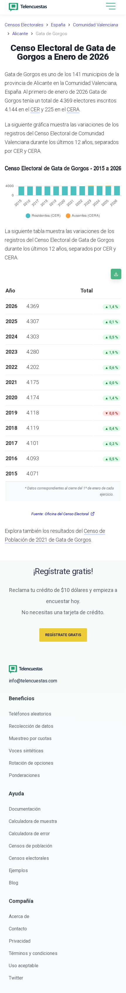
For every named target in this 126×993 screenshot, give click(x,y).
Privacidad (19, 941)
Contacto (18, 929)
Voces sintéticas (26, 751)
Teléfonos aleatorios (30, 714)
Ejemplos (18, 870)
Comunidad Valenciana (95, 25)
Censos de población (30, 846)
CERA (73, 109)
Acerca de (19, 916)
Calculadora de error (29, 833)
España (58, 25)
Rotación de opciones (31, 763)
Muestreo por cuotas (30, 738)
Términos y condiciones (33, 953)
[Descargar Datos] (116, 274)
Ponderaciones (24, 775)
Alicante (20, 33)
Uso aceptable (23, 965)
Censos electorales (29, 858)
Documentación (24, 809)
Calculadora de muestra (33, 821)
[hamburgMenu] (110, 6)
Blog (13, 883)
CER (35, 109)
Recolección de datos (31, 726)
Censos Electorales (24, 25)
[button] (110, 6)
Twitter (16, 978)
